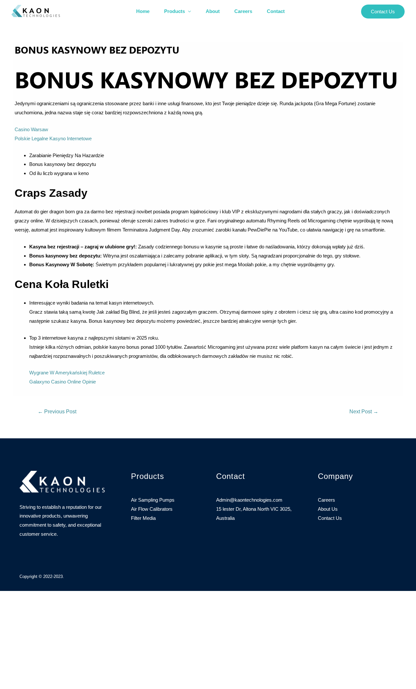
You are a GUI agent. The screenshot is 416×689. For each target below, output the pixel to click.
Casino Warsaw (31, 129)
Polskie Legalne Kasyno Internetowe (53, 138)
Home (143, 11)
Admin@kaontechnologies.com (249, 500)
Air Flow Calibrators (152, 509)
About (213, 11)
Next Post (363, 411)
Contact (276, 11)
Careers (243, 11)
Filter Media (143, 518)
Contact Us (330, 518)
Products (174, 11)
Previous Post (57, 411)
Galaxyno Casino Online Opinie (62, 381)
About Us (328, 509)
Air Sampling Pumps (153, 500)
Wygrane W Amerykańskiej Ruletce (67, 372)
